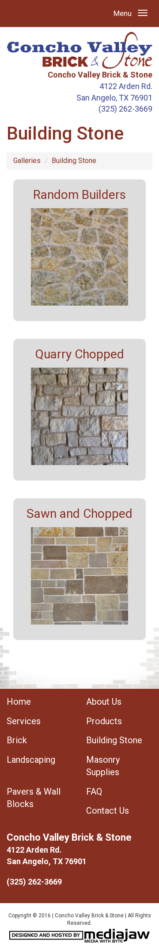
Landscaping (31, 759)
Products (104, 721)
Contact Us (107, 810)
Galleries (27, 160)
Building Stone (74, 160)
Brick (17, 740)
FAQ (94, 791)
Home (19, 701)
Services (24, 721)
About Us (103, 701)
